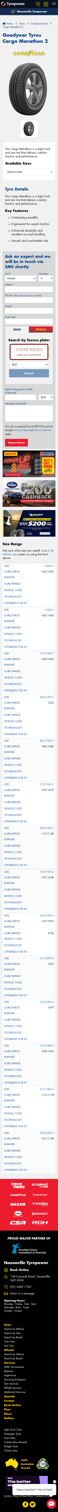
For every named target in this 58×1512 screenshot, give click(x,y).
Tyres (7, 1324)
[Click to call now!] (38, 4)
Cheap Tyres (11, 1450)
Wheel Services (12, 1388)
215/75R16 (47, 1089)
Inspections (10, 1375)
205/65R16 (47, 915)
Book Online (12, 1405)
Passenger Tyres (12, 1433)
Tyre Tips (9, 1345)
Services (9, 1362)
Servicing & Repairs (15, 1379)
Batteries (8, 1371)
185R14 (49, 566)
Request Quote (16, 442)
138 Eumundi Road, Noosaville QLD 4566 (30, 1278)
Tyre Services (11, 1383)
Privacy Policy (21, 430)
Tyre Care (9, 1341)
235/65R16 (47, 1133)
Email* (9, 306)
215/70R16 (47, 1045)
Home (9, 23)
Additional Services (14, 1392)
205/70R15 (47, 740)
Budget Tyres (11, 1446)
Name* (9, 284)
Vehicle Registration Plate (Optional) (19, 391)
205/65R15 (47, 697)
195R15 (49, 610)
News (8, 1414)
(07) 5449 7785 (20, 1287)
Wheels (9, 1350)
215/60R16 (47, 958)
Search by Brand (13, 1337)
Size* (8, 273)
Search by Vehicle (14, 1329)
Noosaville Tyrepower (31, 11)
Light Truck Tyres (13, 1429)
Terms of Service (42, 430)
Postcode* (10, 317)
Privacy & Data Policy (23, 1496)
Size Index (9, 1438)
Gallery (9, 1418)
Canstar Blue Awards (15, 1442)
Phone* (23, 295)
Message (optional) (15, 403)
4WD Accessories (14, 1367)
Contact (9, 1400)
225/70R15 (47, 828)
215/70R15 (47, 784)
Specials (9, 1396)
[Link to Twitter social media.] (33, 1504)
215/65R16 (47, 1002)
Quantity (43, 273)
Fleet (7, 1409)
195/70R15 (47, 653)
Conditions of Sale (42, 1496)
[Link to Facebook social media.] (26, 1504)
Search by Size (12, 1333)
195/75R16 (47, 872)
